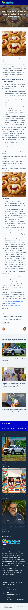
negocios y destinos (15, 319)
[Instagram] (6, 423)
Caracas (5, 316)
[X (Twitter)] (4, 423)
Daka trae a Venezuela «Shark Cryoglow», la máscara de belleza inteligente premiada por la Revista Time (14, 384)
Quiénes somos (22, 428)
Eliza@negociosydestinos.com (15, 599)
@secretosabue (12, 303)
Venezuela (6, 322)
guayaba (5, 319)
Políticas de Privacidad (20, 606)
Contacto (13, 428)
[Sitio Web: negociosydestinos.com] (3, 593)
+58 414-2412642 (12, 589)
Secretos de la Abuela (14, 305)
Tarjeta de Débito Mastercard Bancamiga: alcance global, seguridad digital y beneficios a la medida (14, 411)
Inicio (3, 428)
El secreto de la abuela (16, 316)
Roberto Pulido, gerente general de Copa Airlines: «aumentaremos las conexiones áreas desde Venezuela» (14, 527)
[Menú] (25, 2)
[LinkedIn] (9, 423)
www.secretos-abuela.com (15, 301)
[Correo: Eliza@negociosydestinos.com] (3, 598)
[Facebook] (2, 423)
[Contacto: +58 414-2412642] (3, 588)
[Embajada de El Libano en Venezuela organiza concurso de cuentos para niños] (14, 480)
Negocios (14, 21)
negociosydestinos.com (13, 594)
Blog (8, 428)
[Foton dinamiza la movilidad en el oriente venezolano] (14, 350)
